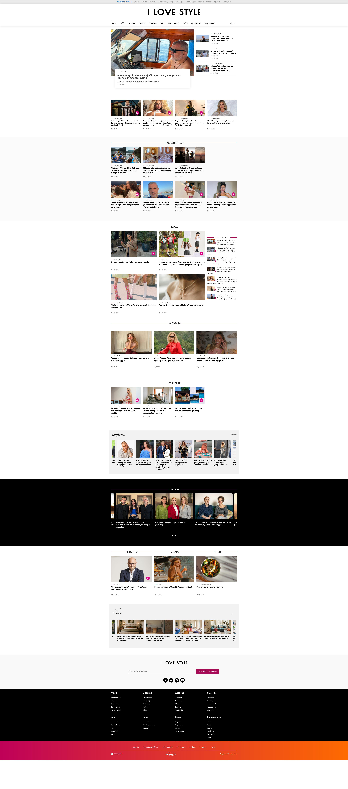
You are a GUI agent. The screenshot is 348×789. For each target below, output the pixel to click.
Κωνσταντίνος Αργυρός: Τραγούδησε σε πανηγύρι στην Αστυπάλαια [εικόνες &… (222, 38)
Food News (147, 722)
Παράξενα (210, 731)
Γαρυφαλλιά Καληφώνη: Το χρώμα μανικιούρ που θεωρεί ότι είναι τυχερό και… (215, 359)
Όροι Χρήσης (167, 747)
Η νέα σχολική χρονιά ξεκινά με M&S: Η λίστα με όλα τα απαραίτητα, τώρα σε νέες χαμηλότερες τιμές (182, 263)
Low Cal (145, 728)
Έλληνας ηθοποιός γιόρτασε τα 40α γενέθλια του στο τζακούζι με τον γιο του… (158, 170)
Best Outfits (115, 704)
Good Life (114, 722)
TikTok (213, 747)
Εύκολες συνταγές (205, 584)
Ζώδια (185, 23)
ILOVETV (132, 551)
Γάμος (176, 23)
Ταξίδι (113, 734)
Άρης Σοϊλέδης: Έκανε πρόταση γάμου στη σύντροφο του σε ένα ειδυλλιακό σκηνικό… (189, 170)
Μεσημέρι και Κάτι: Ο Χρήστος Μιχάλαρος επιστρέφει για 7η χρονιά (129, 588)
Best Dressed (115, 707)
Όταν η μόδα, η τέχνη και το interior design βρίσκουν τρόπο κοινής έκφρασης (213, 523)
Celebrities (153, 23)
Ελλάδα (209, 725)
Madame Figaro (191, 2)
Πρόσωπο (146, 704)
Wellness (142, 23)
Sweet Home (115, 725)
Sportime (153, 2)
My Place (217, 2)
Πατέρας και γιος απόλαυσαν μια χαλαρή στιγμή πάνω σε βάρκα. (138, 81)
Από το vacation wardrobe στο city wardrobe (130, 262)
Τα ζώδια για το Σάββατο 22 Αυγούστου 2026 (173, 587)
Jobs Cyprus (227, 2)
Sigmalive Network (123, 2)
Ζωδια (175, 551)
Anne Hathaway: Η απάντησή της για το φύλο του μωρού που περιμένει (143, 463)
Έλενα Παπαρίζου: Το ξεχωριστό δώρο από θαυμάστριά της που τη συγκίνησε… (221, 204)
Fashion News (118, 259)
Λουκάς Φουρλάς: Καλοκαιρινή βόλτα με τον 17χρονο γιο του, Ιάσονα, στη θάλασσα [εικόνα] (226, 242)
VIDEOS (175, 489)
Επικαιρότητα (214, 717)
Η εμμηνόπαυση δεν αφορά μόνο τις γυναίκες (170, 523)
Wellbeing (117, 406)
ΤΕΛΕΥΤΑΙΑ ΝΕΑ (222, 237)
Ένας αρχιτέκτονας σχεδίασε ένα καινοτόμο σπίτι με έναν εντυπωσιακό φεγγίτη (158, 638)
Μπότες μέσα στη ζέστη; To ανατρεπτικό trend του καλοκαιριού (133, 306)
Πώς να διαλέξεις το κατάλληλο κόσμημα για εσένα (181, 305)
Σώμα (145, 710)
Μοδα (175, 227)
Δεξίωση (178, 728)
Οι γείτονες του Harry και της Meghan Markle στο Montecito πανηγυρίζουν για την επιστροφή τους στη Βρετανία (164, 465)
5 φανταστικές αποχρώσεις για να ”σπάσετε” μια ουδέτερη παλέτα (216, 637)
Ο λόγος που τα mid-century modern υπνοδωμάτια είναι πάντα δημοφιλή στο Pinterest (130, 638)
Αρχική (114, 23)
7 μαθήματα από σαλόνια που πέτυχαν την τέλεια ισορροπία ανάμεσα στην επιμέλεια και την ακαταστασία (188, 638)
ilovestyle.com (233, 754)
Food (169, 23)
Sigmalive (136, 2)
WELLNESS (174, 383)
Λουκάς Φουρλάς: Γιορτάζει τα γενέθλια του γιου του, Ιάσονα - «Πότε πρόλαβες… (156, 204)
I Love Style (179, 2)
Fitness (181, 406)
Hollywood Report (213, 704)
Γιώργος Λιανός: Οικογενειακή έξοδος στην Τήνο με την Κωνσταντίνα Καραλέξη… (222, 68)
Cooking (209, 2)
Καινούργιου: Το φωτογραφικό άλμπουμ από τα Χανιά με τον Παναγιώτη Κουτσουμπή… (188, 204)
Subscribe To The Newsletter (208, 671)
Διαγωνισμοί (209, 23)
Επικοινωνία (180, 747)
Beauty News (118, 355)
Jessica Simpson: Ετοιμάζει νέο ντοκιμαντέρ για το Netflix (221, 463)
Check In (201, 2)
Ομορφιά (132, 23)
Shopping (165, 259)
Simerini (144, 2)
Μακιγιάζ (146, 701)
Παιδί (113, 728)
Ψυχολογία (179, 710)
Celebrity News (218, 34)
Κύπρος (209, 722)
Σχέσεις (148, 406)
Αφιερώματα (196, 23)
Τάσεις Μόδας (118, 302)
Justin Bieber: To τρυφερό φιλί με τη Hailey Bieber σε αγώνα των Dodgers (125, 463)
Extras (209, 737)
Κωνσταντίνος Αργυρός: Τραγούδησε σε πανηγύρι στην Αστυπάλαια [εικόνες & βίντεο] (226, 297)
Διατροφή (178, 701)
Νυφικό (177, 722)
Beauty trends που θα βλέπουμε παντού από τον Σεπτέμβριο (130, 359)
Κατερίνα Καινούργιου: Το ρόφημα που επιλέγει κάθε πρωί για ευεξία (125, 410)
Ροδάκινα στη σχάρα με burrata (209, 587)
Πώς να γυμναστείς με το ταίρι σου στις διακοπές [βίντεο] (188, 409)
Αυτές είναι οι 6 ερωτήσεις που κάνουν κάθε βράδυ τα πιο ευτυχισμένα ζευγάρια (157, 410)
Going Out (114, 731)
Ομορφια (175, 323)
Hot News (125, 72)
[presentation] (232, 434)
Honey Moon (179, 731)
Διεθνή (209, 728)
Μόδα (123, 23)
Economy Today (163, 2)
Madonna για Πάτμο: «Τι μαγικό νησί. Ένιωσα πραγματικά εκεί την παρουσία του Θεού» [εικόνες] (125, 123)
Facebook (192, 747)
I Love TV (117, 584)
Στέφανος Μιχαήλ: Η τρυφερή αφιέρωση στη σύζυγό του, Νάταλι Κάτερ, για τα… (223, 53)
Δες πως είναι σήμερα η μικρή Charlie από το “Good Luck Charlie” (203, 462)
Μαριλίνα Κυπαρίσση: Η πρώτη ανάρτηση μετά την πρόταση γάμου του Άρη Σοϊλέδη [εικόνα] (189, 123)
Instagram (203, 747)
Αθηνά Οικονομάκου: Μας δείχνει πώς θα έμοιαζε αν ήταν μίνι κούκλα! (221, 122)
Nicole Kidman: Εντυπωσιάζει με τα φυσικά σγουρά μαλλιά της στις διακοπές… (172, 359)
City (172, 2)
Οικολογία (211, 734)
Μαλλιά (159, 355)
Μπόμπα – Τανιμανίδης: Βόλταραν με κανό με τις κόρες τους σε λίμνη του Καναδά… (125, 170)
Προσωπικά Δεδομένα (151, 747)
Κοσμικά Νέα (211, 707)
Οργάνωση (179, 725)
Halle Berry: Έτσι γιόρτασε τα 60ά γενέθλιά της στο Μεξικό (181, 463)
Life (161, 23)
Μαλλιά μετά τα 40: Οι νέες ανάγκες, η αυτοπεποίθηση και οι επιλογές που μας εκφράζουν (133, 524)
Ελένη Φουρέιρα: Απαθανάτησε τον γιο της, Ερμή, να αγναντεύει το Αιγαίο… (125, 204)
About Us (136, 747)
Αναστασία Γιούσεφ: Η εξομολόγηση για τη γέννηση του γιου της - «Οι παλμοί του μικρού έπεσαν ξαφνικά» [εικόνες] (158, 123)
